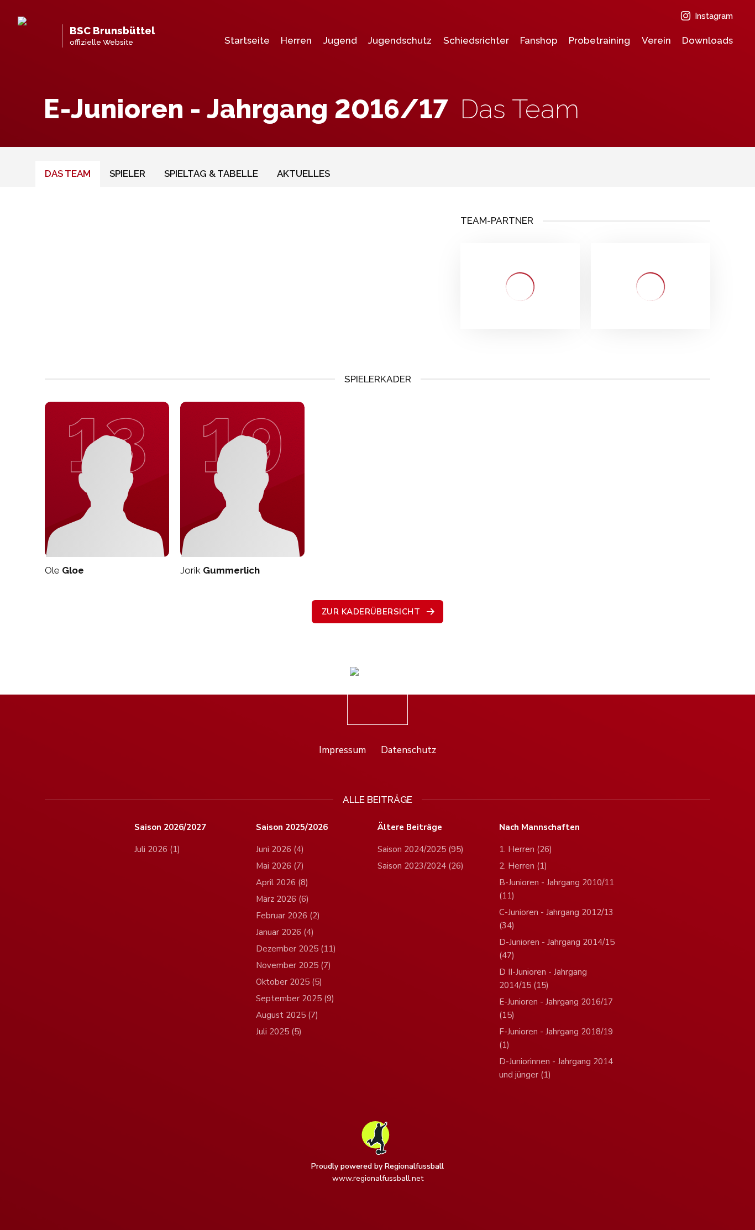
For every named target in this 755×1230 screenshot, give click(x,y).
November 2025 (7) (293, 965)
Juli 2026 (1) (157, 849)
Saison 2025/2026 (292, 827)
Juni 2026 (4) (280, 849)
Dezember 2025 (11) (296, 948)
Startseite (247, 40)
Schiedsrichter (476, 40)
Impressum (342, 750)
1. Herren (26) (525, 849)
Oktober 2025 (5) (289, 981)
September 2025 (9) (295, 998)
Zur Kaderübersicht (371, 611)
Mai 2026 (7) (280, 865)
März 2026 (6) (282, 899)
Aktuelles (303, 173)
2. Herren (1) (523, 865)
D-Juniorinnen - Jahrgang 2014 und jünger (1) (556, 1068)
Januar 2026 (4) (285, 932)
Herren (296, 40)
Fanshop (539, 40)
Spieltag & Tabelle (211, 173)
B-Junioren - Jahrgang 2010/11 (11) (556, 889)
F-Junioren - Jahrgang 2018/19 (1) (556, 1038)
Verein (656, 40)
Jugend (340, 40)
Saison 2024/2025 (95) (421, 849)
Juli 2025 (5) (279, 1031)
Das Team (68, 173)
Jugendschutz (400, 40)
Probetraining (599, 40)
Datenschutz (408, 750)
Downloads (707, 40)
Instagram (714, 16)
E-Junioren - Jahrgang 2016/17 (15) (556, 1008)
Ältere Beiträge (410, 827)
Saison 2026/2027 (170, 827)
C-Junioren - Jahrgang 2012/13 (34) (556, 919)
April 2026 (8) (282, 882)
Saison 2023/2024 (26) (421, 865)
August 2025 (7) (287, 1015)
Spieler (127, 173)
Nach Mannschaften (539, 827)
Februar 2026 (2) (288, 915)
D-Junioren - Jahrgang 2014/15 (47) (557, 949)
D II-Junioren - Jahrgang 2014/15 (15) (543, 978)
